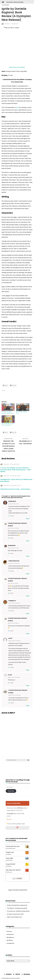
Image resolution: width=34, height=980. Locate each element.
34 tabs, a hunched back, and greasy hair (17, 905)
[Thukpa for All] (27, 853)
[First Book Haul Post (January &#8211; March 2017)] (8, 407)
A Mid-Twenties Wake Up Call (14, 917)
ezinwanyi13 (12, 501)
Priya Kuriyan (9, 872)
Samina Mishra (10, 860)
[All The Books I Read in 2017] (22, 407)
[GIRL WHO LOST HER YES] (27, 871)
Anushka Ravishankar (11, 848)
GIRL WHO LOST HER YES (13, 870)
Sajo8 (10, 638)
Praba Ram (9, 854)
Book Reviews (5, 5)
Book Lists (9, 931)
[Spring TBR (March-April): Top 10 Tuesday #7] (8, 419)
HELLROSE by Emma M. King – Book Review (15, 489)
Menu (4, 2)
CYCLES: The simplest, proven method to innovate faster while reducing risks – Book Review (15, 469)
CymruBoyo (12, 601)
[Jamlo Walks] (27, 859)
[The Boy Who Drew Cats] (27, 847)
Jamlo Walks (9, 858)
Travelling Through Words (14, 2)
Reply (27, 518)
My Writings (10, 940)
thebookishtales (13, 561)
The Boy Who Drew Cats (12, 846)
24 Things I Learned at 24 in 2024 (15, 914)
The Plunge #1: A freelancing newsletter (17, 908)
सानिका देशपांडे (9, 866)
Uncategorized (10, 943)
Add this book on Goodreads (17, 67)
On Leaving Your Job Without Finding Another (18, 911)
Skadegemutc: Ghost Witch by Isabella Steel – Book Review (17, 480)
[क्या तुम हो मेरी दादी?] (27, 865)
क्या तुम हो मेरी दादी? (10, 864)
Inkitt (17, 107)
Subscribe (11, 791)
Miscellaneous (10, 937)
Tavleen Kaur (7, 23)
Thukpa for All (10, 852)
